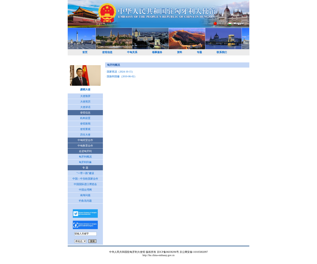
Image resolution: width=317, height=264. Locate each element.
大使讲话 (85, 107)
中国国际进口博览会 (85, 184)
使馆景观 (85, 129)
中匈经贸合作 (85, 140)
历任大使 (85, 134)
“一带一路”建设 (85, 173)
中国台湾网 (85, 189)
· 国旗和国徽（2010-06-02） (121, 76)
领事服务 (157, 52)
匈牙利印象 (85, 162)
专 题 (85, 167)
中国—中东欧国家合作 (85, 178)
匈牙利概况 (85, 156)
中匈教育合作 (85, 145)
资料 (179, 52)
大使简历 (85, 101)
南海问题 (85, 195)
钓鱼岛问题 (85, 200)
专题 (199, 52)
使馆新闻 (85, 123)
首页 (85, 52)
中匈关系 (132, 52)
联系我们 (222, 52)
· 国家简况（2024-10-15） (119, 71)
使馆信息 (107, 52)
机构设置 (85, 118)
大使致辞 (85, 96)
